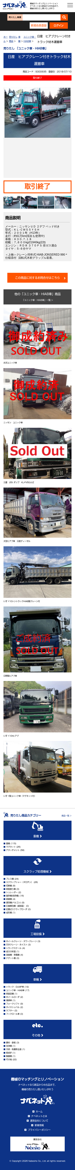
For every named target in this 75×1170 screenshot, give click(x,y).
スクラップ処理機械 (37, 871)
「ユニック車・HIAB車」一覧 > (37, 300)
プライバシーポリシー (39, 1130)
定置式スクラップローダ (16, 909)
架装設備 (10, 994)
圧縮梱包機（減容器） (15, 906)
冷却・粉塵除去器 (13, 1049)
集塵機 (9, 1056)
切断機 (9, 886)
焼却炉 (9, 1053)
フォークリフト (13, 1004)
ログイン (58, 25)
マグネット (11, 847)
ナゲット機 (11, 958)
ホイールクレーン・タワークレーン (21, 941)
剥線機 (9, 899)
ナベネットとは (39, 1116)
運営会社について (39, 1121)
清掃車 (9, 1000)
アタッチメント (13, 850)
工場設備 (37, 934)
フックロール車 (13, 1014)
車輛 (36, 979)
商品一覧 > (67, 816)
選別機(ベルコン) (13, 903)
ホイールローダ (13, 997)
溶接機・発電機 (13, 955)
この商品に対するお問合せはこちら (37, 277)
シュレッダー (12, 892)
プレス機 (10, 879)
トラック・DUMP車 (15, 987)
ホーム (39, 1111)
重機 (36, 836)
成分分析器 (11, 951)
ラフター (10, 1011)
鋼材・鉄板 (11, 1043)
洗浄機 (9, 1046)
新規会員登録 (39, 25)
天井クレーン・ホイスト (16, 945)
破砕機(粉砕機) (12, 896)
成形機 (9, 913)
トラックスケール (13, 948)
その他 (36, 1035)
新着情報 (39, 1125)
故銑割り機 (11, 889)
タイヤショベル (13, 1007)
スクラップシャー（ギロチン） (19, 882)
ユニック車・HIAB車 (15, 990)
